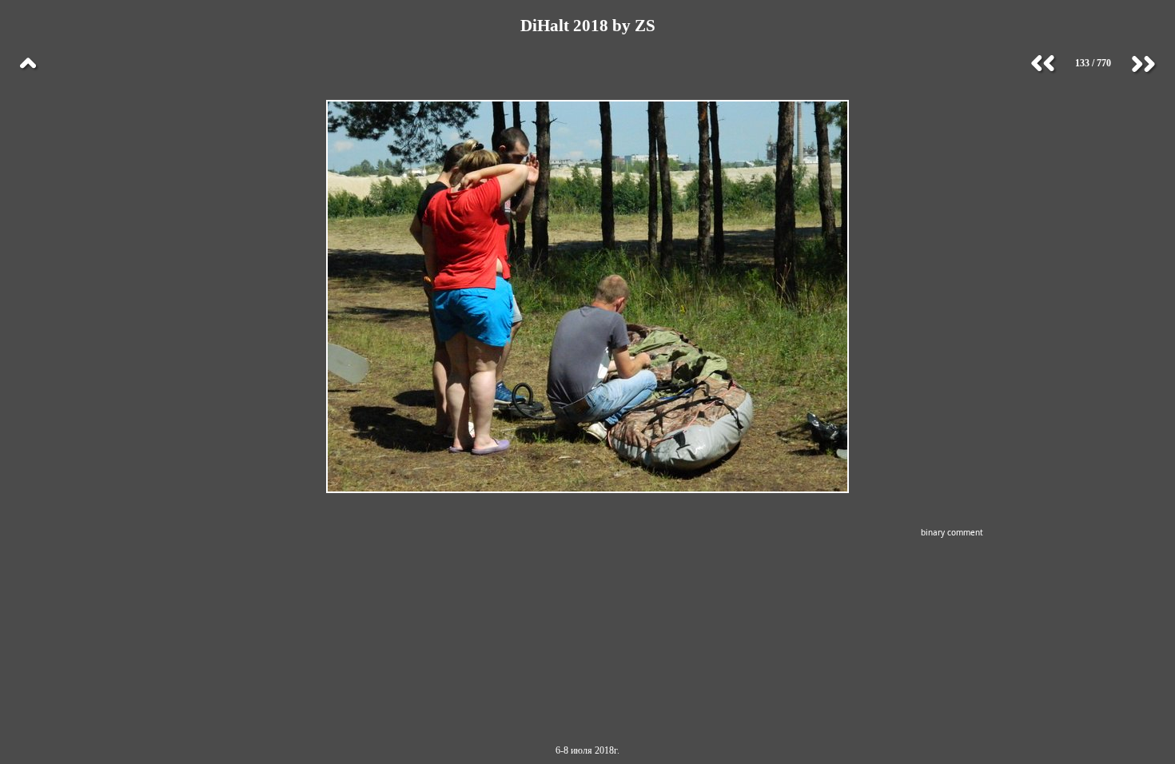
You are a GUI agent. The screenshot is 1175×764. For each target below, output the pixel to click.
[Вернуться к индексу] (28, 64)
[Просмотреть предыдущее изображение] (1043, 64)
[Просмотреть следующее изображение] (1143, 64)
